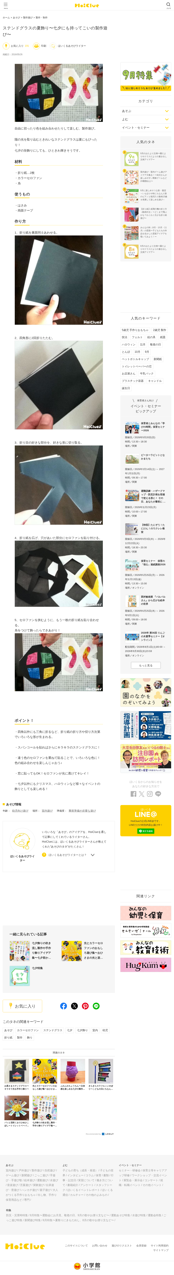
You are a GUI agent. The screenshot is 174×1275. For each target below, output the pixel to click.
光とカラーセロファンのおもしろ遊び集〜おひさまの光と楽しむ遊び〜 (93, 951)
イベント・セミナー (136, 127)
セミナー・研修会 (130, 1170)
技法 (124, 337)
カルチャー (77, 1194)
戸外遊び (24, 1170)
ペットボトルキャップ (135, 359)
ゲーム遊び (12, 1175)
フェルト (137, 337)
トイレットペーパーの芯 (137, 366)
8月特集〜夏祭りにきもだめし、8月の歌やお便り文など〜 (78, 1220)
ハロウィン (128, 344)
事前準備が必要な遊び (82, 810)
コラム (90, 1175)
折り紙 (8, 1037)
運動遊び (42, 1180)
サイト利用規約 (160, 1245)
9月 (147, 351)
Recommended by (93, 1134)
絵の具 (151, 337)
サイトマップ (161, 1250)
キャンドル (155, 380)
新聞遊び (26, 1175)
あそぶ (126, 111)
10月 (137, 351)
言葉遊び (25, 1185)
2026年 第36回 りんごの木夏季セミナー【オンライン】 (153, 636)
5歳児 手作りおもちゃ (135, 330)
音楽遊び (12, 1185)
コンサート (151, 1180)
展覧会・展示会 (133, 1180)
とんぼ (126, 351)
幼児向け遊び (20, 810)
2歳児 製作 (159, 330)
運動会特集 (154, 1215)
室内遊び (47, 810)
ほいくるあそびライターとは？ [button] (67, 854)
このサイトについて (76, 1245)
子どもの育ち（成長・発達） (80, 1170)
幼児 (105, 1030)
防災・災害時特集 (17, 1215)
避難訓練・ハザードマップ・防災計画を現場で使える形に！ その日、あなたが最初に (153, 496)
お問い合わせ (99, 1245)
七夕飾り (82, 1030)
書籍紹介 (72, 1185)
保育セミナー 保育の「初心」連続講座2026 (153, 563)
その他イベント (152, 1185)
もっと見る (146, 665)
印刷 (43, 45)
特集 (8, 1210)
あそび (16, 17)
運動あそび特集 (120, 1215)
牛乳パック (147, 373)
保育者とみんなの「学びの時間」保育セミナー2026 (153, 427)
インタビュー (75, 1175)
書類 (106, 1175)
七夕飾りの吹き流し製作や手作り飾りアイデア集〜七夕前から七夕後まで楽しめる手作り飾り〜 (41, 951)
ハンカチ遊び (29, 1190)
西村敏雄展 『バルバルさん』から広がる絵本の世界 (153, 600)
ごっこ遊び (41, 1175)
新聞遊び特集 (32, 1220)
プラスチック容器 (133, 380)
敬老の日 (155, 344)
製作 (19, 1037)
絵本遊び (29, 1180)
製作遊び (28, 17)
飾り (29, 1037)
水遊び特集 (139, 1215)
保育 (98, 1175)
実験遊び (38, 1185)
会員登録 (141, 1245)
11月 (142, 344)
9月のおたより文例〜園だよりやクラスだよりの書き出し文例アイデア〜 (153, 156)
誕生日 (126, 388)
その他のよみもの (96, 1194)
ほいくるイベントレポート (83, 1190)
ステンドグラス (52, 1030)
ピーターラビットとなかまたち (153, 457)
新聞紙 (158, 359)
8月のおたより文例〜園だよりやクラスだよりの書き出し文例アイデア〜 (153, 249)
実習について (86, 1180)
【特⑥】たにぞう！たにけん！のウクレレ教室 (153, 528)
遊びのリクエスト (122, 1245)
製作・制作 (42, 17)
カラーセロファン (28, 1030)
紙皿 (163, 337)
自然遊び (50, 1170)
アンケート (87, 1185)
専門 (27, 1199)
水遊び (54, 1180)
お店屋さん (128, 373)
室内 (95, 1030)
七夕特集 (37, 968)
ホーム (6, 17)
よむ (125, 119)
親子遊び (45, 1190)
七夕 (69, 1030)
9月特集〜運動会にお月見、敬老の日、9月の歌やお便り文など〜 (69, 1215)
